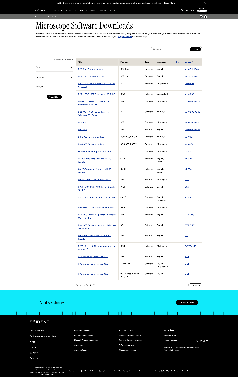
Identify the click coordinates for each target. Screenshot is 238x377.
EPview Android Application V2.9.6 (94, 151)
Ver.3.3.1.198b (192, 69)
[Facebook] (201, 341)
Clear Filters (54, 97)
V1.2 (187, 179)
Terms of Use (74, 371)
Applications (71, 10)
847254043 (190, 246)
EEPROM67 (190, 214)
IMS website (175, 350)
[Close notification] (205, 3)
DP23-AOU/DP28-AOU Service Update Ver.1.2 (96, 188)
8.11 (187, 256)
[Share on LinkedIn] (205, 16)
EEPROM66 (190, 225)
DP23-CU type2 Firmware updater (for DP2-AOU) (96, 248)
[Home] (35, 17)
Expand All (69, 60)
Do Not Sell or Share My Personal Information (172, 371)
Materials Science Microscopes (86, 340)
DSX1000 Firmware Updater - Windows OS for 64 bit (97, 216)
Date (178, 62)
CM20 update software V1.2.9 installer (97, 197)
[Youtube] (207, 341)
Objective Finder (80, 350)
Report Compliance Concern (124, 371)
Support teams (125, 36)
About (112, 10)
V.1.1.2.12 (190, 207)
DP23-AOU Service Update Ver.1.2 (94, 179)
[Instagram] (197, 341)
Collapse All (58, 60)
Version (188, 62)
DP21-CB (82, 129)
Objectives (78, 345)
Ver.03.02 (189, 94)
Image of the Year (126, 330)
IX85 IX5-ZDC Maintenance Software (96, 207)
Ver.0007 (189, 137)
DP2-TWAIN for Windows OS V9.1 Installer (94, 237)
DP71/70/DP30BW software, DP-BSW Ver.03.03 (96, 85)
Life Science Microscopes (84, 335)
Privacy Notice (89, 371)
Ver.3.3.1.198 (191, 76)
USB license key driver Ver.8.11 (93, 256)
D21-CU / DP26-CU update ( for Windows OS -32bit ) (94, 103)
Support (102, 10)
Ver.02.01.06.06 (192, 101)
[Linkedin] (204, 341)
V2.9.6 (188, 151)
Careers (34, 358)
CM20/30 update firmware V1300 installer (94, 160)
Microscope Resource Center (130, 335)
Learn (92, 10)
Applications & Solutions (43, 336)
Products (58, 10)
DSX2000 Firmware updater (91, 137)
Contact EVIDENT (187, 302)
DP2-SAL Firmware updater (91, 69)
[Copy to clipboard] (201, 16)
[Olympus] (202, 10)
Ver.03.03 (189, 83)
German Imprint (145, 371)
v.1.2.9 (188, 197)
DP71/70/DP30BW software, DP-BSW (96, 94)
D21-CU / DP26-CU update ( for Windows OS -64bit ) (94, 113)
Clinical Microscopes (82, 330)
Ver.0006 (189, 144)
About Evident (37, 330)
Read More (169, 3)
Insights (83, 10)
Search (195, 49)
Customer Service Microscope (130, 340)
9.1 (186, 235)
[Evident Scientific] (41, 10)
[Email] (207, 336)
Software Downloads (127, 345)
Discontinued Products (127, 350)
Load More (195, 285)
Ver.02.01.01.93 (192, 122)
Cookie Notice (104, 371)
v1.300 (188, 158)
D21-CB (82, 122)
